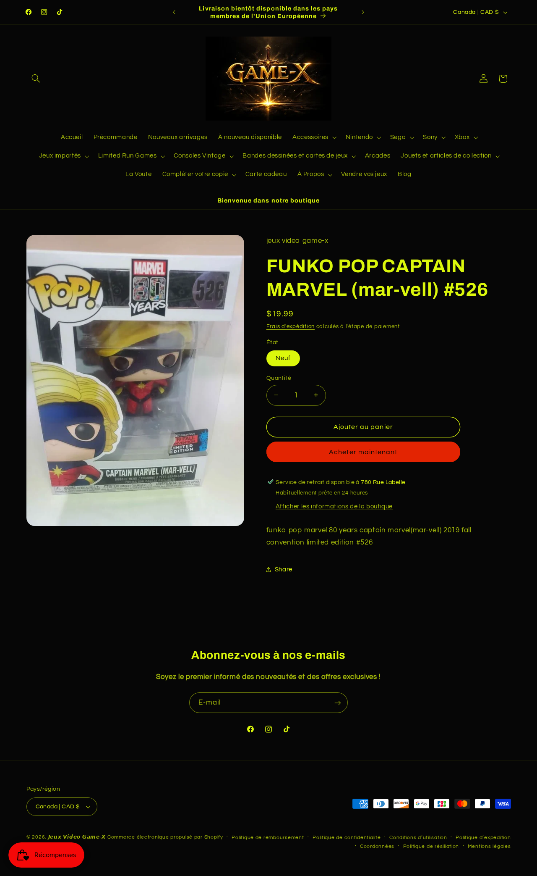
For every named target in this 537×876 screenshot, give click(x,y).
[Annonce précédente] (174, 12)
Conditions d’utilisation (418, 837)
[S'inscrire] (337, 702)
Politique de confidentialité (347, 837)
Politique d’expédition (483, 837)
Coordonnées (377, 846)
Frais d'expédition (290, 326)
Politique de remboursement (268, 837)
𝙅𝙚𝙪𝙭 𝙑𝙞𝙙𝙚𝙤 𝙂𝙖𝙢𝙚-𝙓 (77, 837)
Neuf (283, 358)
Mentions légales (489, 846)
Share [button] (283, 569)
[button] (36, 78)
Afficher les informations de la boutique (334, 506)
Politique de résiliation (431, 846)
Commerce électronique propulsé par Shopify (165, 837)
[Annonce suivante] (363, 12)
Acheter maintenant (363, 452)
